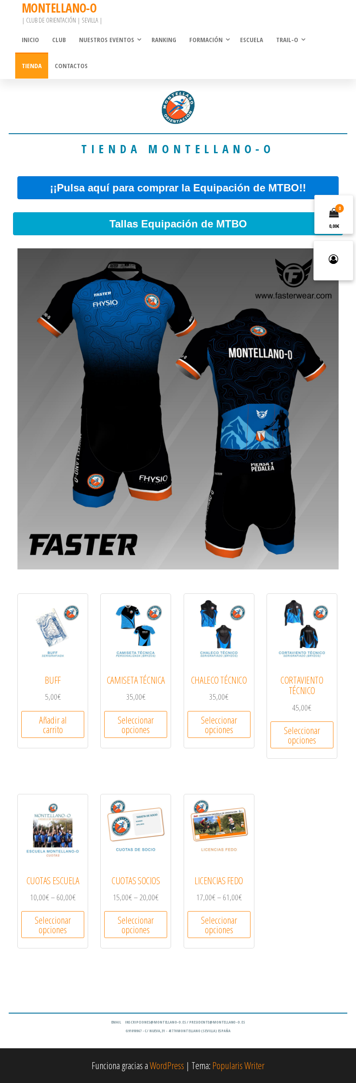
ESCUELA (251, 39)
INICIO (30, 39)
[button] (178, 187)
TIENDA (32, 65)
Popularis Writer (238, 1065)
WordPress (167, 1065)
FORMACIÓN (206, 39)
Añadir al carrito (53, 724)
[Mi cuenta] (333, 260)
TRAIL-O (287, 39)
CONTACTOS (71, 65)
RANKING (164, 39)
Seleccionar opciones (136, 724)
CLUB (59, 39)
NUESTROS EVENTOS (106, 39)
